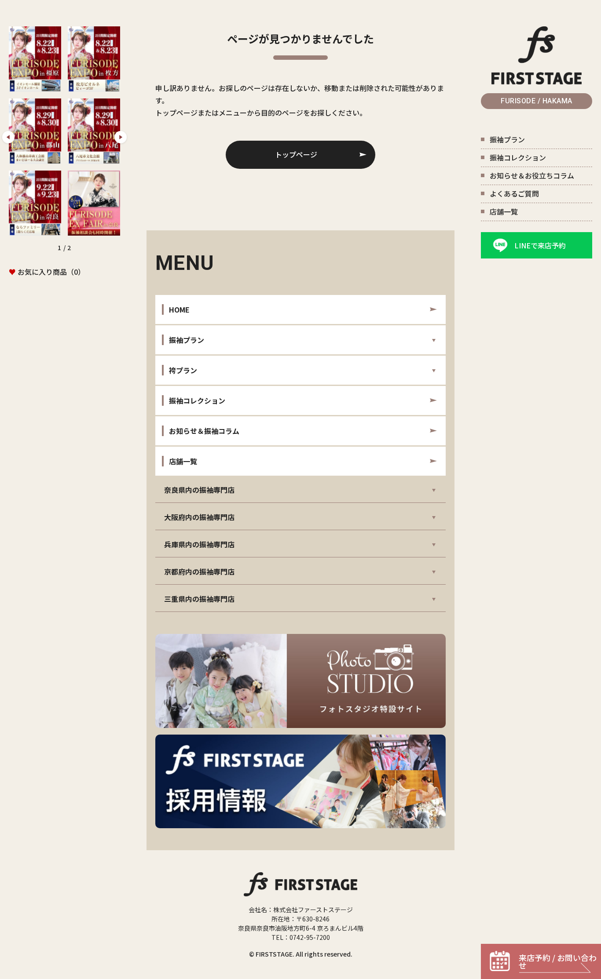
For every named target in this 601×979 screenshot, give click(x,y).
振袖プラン (507, 139)
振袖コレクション (518, 157)
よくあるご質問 (514, 193)
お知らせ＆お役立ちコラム (532, 175)
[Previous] (8, 137)
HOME (179, 309)
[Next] (120, 137)
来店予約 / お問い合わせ (558, 961)
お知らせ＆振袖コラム (204, 431)
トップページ (296, 154)
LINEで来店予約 (540, 245)
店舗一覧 (504, 211)
